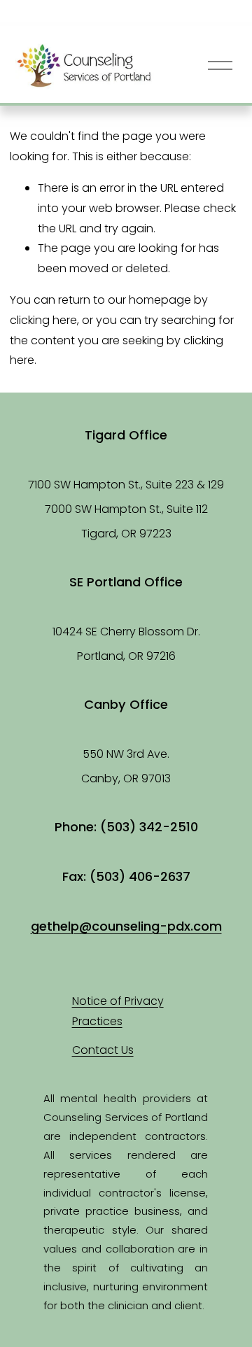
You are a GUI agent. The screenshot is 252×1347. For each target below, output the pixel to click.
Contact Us (103, 1050)
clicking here (43, 320)
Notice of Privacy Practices (118, 1011)
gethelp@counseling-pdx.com (126, 926)
